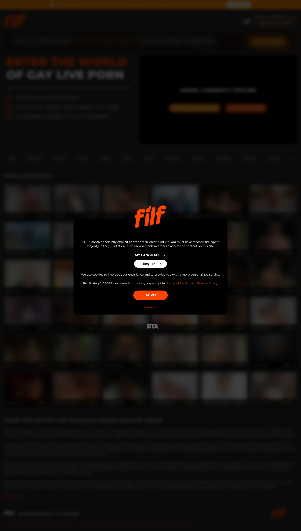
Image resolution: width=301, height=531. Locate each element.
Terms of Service (178, 283)
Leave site (150, 307)
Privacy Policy (207, 283)
